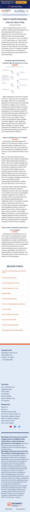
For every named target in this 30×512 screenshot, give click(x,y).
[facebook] (15, 426)
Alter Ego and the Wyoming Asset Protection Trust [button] (14, 271)
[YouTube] (10, 426)
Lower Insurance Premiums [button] (10, 298)
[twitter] (19, 426)
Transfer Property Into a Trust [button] (10, 288)
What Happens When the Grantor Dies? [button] (13, 330)
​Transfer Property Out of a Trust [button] (11, 283)
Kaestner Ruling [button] (7, 293)
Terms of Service (20, 509)
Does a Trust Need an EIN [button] (9, 319)
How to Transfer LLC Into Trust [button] (11, 314)
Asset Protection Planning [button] (9, 278)
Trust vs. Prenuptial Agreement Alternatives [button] (14, 304)
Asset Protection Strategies (15, 24)
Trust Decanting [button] (7, 309)
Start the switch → (21, 2)
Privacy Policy (8, 509)
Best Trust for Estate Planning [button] (10, 325)
